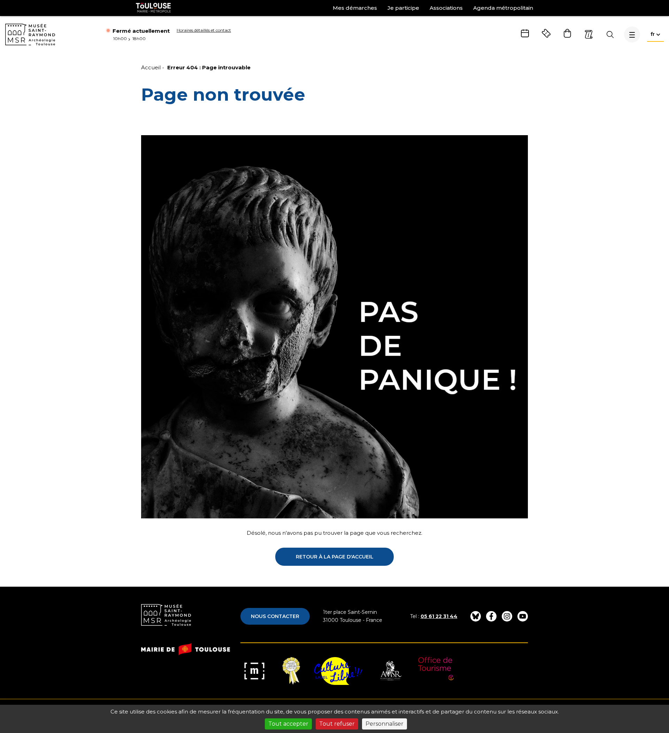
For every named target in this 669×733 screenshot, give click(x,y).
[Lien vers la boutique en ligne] (567, 33)
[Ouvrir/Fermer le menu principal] (632, 34)
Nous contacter (275, 616)
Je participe (403, 8)
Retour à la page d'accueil (335, 557)
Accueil (151, 67)
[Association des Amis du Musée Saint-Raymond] (390, 671)
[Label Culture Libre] (338, 671)
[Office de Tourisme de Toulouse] (436, 671)
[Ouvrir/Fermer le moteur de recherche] (610, 34)
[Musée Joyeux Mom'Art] (291, 671)
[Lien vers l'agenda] (525, 33)
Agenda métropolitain (503, 8)
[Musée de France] (254, 671)
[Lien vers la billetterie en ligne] (546, 33)
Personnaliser (384, 723)
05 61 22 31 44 (439, 616)
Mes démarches (355, 8)
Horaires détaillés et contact (204, 30)
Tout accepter (288, 723)
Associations (446, 8)
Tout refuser (337, 723)
